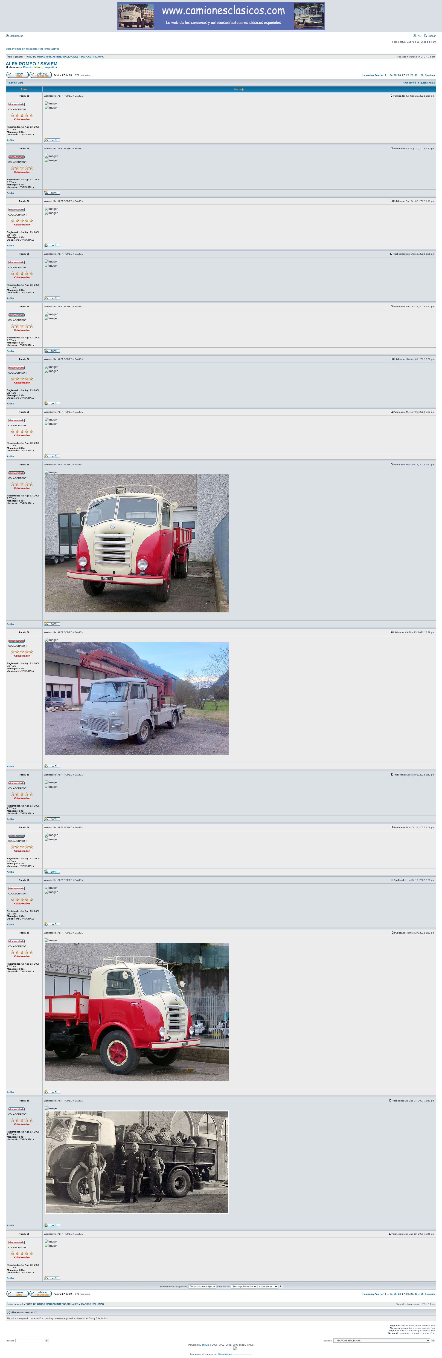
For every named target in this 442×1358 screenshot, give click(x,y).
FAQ (419, 36)
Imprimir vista (15, 82)
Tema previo (409, 82)
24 (391, 75)
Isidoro (38, 67)
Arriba (10, 140)
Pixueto (27, 67)
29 (411, 75)
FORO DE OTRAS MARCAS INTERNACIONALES (52, 56)
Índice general (15, 56)
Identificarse (16, 36)
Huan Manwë (225, 1354)
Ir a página (368, 75)
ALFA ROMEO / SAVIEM (32, 63)
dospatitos (50, 67)
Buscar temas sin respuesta (21, 48)
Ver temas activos (49, 48)
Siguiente (430, 75)
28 (407, 75)
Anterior (379, 75)
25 (395, 75)
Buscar (431, 36)
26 (399, 75)
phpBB (205, 1345)
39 (422, 75)
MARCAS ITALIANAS (92, 56)
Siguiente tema (426, 82)
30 (416, 75)
